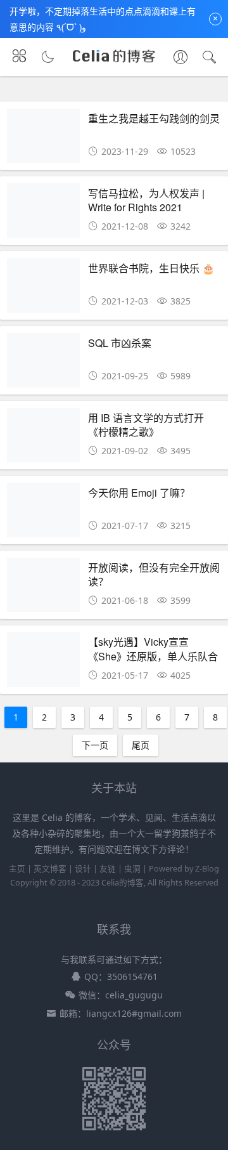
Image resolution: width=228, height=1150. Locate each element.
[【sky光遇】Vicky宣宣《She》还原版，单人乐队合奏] (43, 662)
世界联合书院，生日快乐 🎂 (151, 268)
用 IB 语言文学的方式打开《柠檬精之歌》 (146, 424)
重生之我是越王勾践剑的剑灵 (154, 118)
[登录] (181, 58)
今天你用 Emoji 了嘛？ (139, 492)
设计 (83, 868)
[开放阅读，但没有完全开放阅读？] (43, 588)
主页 (17, 868)
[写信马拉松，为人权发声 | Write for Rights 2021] (43, 214)
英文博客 (50, 868)
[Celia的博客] (114, 61)
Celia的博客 (122, 882)
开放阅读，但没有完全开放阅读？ (154, 574)
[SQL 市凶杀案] (43, 364)
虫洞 (132, 868)
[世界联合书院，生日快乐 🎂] (43, 289)
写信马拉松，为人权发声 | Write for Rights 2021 (146, 200)
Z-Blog (207, 868)
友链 (107, 868)
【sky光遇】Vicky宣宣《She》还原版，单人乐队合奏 (153, 655)
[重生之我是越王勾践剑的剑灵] (43, 139)
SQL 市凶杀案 (119, 343)
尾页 (140, 745)
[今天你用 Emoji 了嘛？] (43, 513)
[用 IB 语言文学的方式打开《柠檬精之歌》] (43, 438)
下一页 (95, 745)
